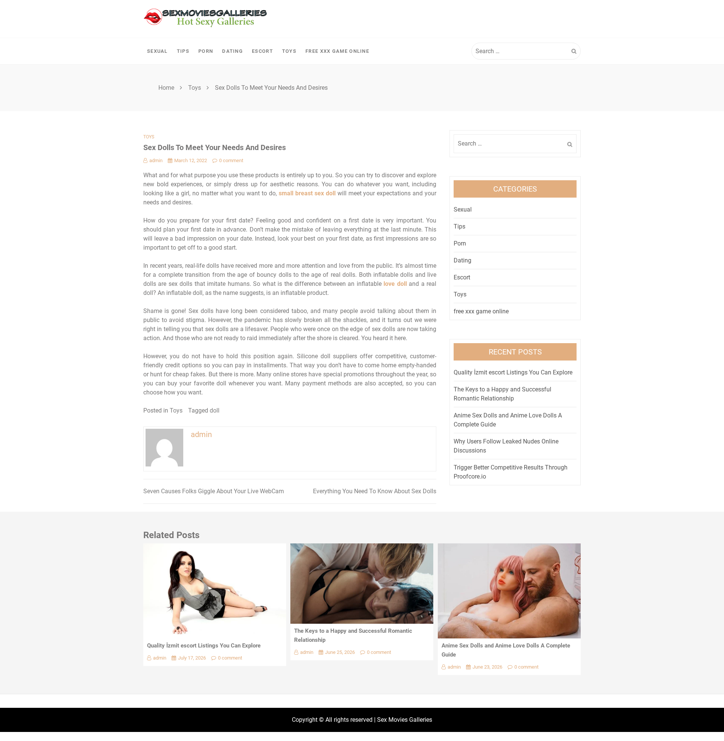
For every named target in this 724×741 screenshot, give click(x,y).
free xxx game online (337, 51)
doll (214, 410)
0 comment (231, 160)
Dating (232, 51)
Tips (183, 51)
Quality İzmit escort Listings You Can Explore (513, 372)
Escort (262, 51)
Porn (205, 51)
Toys (289, 51)
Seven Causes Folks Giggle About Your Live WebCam (213, 491)
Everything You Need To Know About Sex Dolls (374, 491)
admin (156, 160)
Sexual (157, 51)
